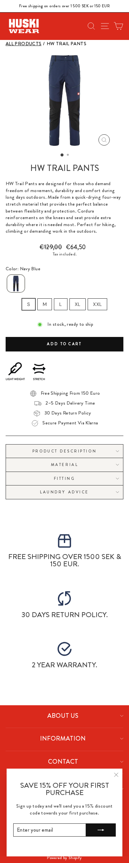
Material (64, 464)
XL (78, 304)
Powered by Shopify (64, 858)
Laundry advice (64, 492)
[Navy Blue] (16, 284)
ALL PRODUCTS (23, 44)
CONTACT (63, 761)
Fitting (64, 478)
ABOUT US (62, 715)
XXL (97, 304)
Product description (64, 451)
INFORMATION (63, 738)
